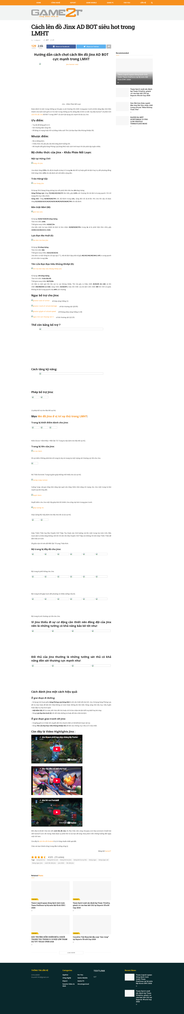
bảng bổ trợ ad (52, 860)
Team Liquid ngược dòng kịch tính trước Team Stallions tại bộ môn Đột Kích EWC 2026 (48, 905)
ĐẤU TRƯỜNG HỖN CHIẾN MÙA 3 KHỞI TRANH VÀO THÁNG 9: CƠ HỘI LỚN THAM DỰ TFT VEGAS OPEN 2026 (49, 939)
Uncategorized (83, 984)
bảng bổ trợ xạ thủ (80, 860)
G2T (95, 977)
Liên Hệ (143, 3)
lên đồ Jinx (70, 863)
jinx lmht (61, 863)
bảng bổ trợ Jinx (65, 860)
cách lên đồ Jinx (37, 114)
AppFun (65, 975)
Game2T (108, 851)
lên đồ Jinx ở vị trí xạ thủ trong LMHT (62, 416)
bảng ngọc (92, 860)
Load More (71, 952)
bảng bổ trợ (41, 860)
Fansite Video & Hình (68, 985)
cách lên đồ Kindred (46, 841)
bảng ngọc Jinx (37, 863)
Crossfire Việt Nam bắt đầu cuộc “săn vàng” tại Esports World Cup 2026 (91, 938)
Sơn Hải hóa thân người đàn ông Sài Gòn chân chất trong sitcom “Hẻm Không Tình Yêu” (141, 106)
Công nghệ (55, 3)
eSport (73, 3)
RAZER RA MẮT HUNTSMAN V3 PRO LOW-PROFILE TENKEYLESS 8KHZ (139, 120)
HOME (38, 3)
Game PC (110, 3)
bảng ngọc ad (103, 860)
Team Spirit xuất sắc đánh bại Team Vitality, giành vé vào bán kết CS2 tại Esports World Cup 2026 (91, 905)
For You (127, 3)
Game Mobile (91, 3)
